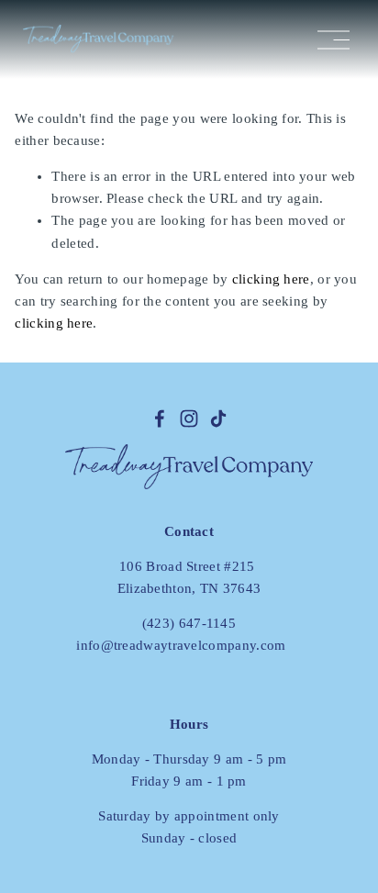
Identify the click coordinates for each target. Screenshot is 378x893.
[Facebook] (159, 418)
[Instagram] (189, 418)
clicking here (271, 279)
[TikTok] (218, 418)
